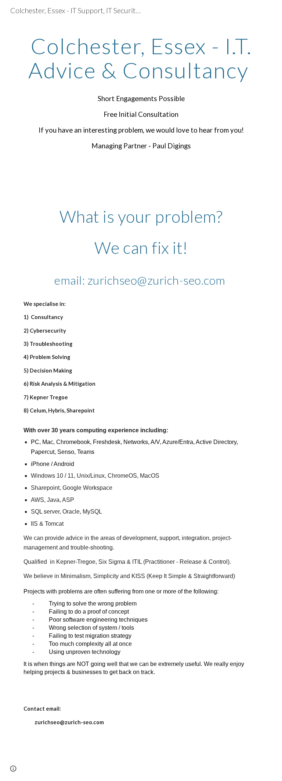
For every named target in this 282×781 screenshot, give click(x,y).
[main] (141, 93)
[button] (13, 768)
